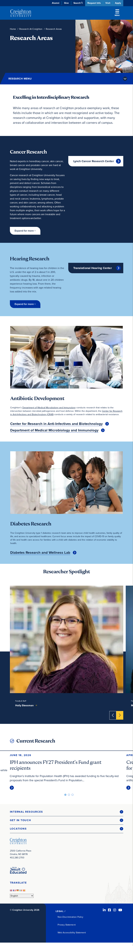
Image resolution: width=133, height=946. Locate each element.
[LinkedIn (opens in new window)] (104, 910)
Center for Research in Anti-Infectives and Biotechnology (56, 424)
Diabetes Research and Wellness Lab (40, 552)
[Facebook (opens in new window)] (109, 910)
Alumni (55, 3)
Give (66, 3)
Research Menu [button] (20, 79)
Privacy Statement (67, 924)
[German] (18, 891)
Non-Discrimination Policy (70, 917)
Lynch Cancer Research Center (93, 161)
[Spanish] (24, 891)
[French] (14, 891)
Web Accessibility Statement (72, 932)
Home (13, 29)
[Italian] (21, 891)
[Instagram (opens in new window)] (114, 910)
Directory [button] (37, 78)
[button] (25, 231)
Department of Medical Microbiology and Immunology (54, 430)
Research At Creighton (30, 29)
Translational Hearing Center (92, 268)
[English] (11, 891)
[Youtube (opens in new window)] (120, 910)
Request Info (94, 3)
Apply (118, 3)
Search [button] (77, 3)
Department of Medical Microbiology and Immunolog (48, 407)
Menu (117, 15)
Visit (107, 3)
